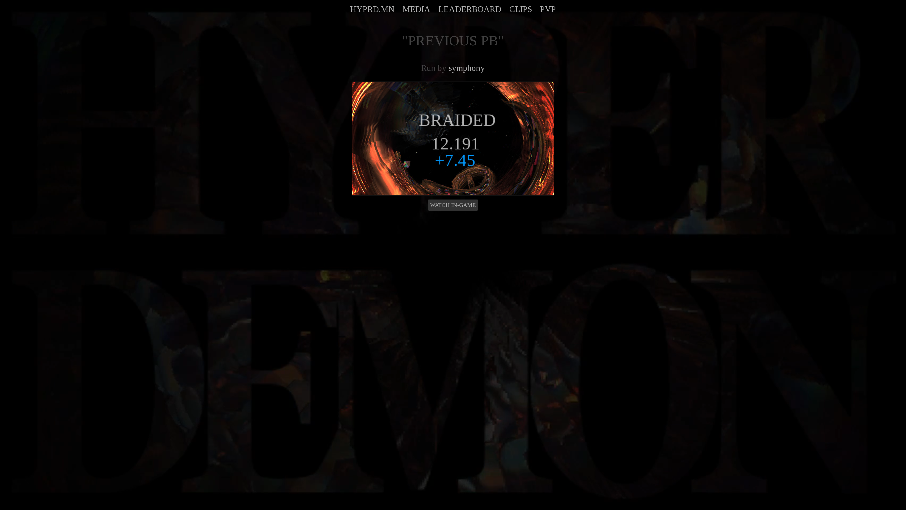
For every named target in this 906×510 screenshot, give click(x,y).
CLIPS (520, 9)
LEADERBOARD (469, 9)
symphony (467, 68)
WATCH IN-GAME (453, 205)
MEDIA (416, 9)
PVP (548, 9)
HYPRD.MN (372, 9)
